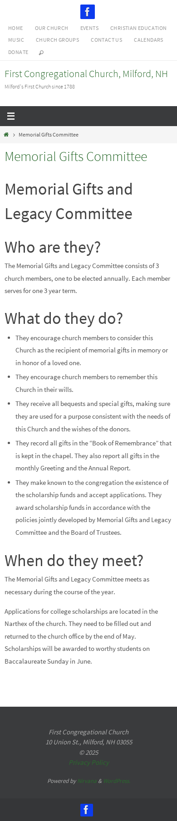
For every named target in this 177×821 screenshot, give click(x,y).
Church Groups (57, 39)
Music (16, 39)
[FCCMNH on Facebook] (87, 12)
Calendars (148, 39)
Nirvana (87, 781)
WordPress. (116, 781)
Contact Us (106, 39)
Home (15, 27)
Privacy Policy (89, 762)
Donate (18, 52)
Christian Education (138, 27)
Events (89, 27)
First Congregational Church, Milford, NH (86, 73)
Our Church (52, 27)
